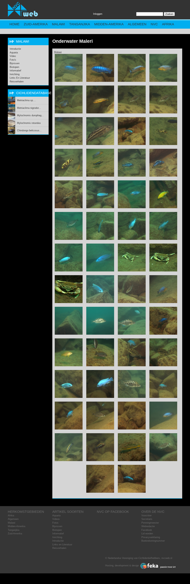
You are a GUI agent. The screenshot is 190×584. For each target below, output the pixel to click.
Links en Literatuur (20, 77)
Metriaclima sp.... (26, 100)
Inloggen (97, 13)
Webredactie (148, 526)
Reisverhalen (17, 81)
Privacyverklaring (150, 537)
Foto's (13, 59)
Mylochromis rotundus (29, 123)
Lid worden (147, 533)
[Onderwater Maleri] (69, 81)
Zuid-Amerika (36, 24)
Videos (56, 519)
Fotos (55, 522)
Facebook (146, 530)
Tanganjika (79, 24)
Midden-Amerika (109, 24)
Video (13, 56)
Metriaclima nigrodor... (29, 108)
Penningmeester (150, 522)
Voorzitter (146, 515)
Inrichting (14, 74)
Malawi (58, 24)
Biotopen (14, 67)
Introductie (15, 48)
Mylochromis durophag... (30, 115)
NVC (154, 24)
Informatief (15, 70)
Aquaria (14, 52)
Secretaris (146, 519)
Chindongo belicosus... (29, 130)
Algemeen (137, 24)
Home (14, 24)
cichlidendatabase (34, 93)
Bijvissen (14, 63)
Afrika (168, 24)
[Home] (23, 16)
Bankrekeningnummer (153, 540)
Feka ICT (158, 566)
